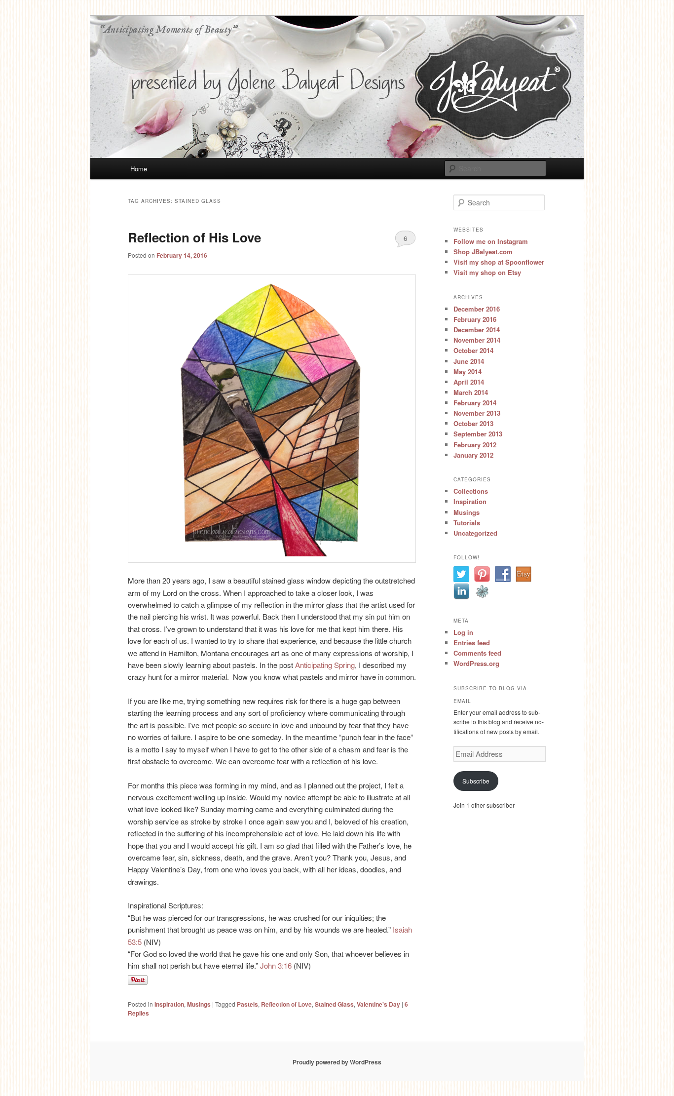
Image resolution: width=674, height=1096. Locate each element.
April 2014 (468, 382)
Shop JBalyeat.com (483, 251)
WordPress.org (476, 663)
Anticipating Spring (325, 665)
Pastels (247, 1004)
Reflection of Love (286, 1004)
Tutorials (466, 522)
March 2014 (470, 392)
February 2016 (474, 319)
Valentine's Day (378, 1004)
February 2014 (474, 402)
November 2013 (476, 413)
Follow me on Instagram (490, 241)
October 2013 (473, 423)
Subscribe (475, 781)
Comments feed (477, 653)
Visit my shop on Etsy (487, 272)
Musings (199, 1004)
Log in (463, 632)
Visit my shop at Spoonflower (498, 262)
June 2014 (468, 361)
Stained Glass (334, 1004)
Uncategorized (475, 533)
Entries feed (471, 642)
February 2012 (474, 444)
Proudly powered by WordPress (337, 1061)
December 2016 (476, 308)
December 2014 (476, 329)
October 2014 (473, 350)
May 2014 (467, 371)
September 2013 (477, 433)
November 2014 (476, 340)
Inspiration (169, 1004)
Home (138, 168)
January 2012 (473, 455)
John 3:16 (277, 965)
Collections (470, 491)
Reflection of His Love (194, 237)
